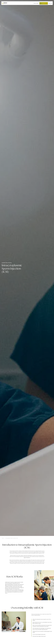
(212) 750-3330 (36, 3)
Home (3, 538)
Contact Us (44, 3)
